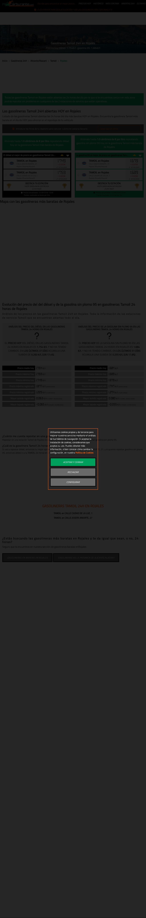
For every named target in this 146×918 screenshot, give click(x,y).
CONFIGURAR (73, 482)
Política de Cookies (84, 452)
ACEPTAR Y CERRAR (73, 462)
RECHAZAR (73, 472)
